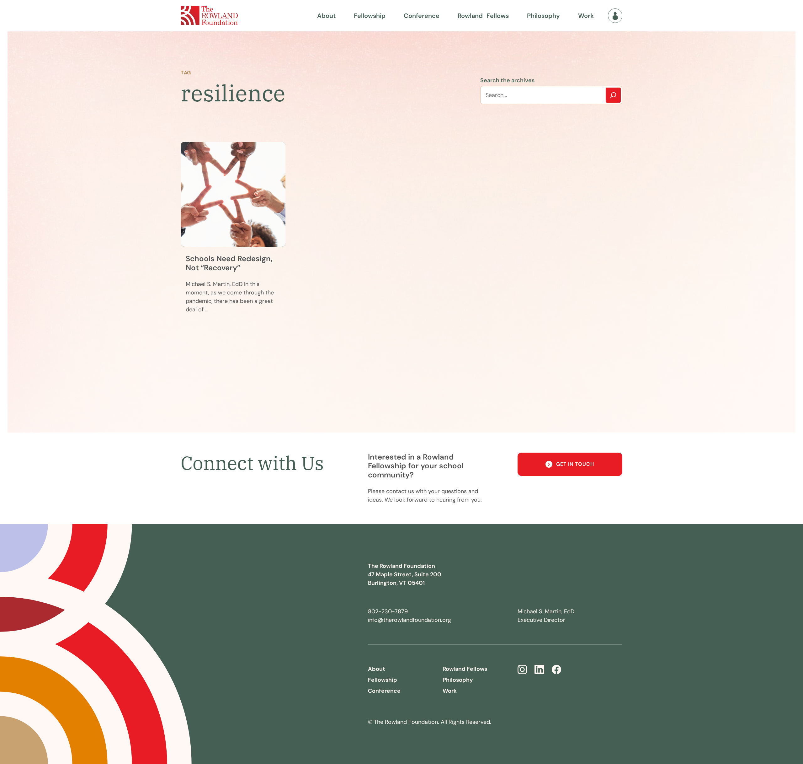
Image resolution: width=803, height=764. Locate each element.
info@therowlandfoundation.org (409, 620)
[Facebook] (556, 669)
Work (586, 16)
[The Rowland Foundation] (209, 15)
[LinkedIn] (539, 669)
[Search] (613, 95)
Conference (421, 16)
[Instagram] (522, 669)
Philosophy (543, 16)
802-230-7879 (388, 611)
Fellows (483, 16)
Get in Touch (575, 464)
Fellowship (370, 16)
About (326, 16)
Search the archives (507, 80)
